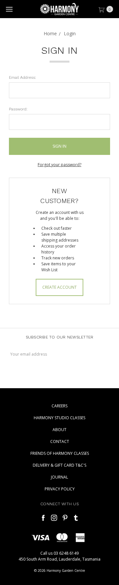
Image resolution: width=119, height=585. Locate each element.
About (59, 429)
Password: (18, 109)
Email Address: (22, 77)
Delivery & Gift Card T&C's (59, 465)
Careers (59, 406)
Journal (59, 477)
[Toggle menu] (9, 9)
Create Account (59, 287)
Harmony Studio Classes (59, 418)
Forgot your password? (59, 164)
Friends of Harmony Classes (59, 453)
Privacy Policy (60, 489)
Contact (59, 441)
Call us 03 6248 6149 (59, 553)
